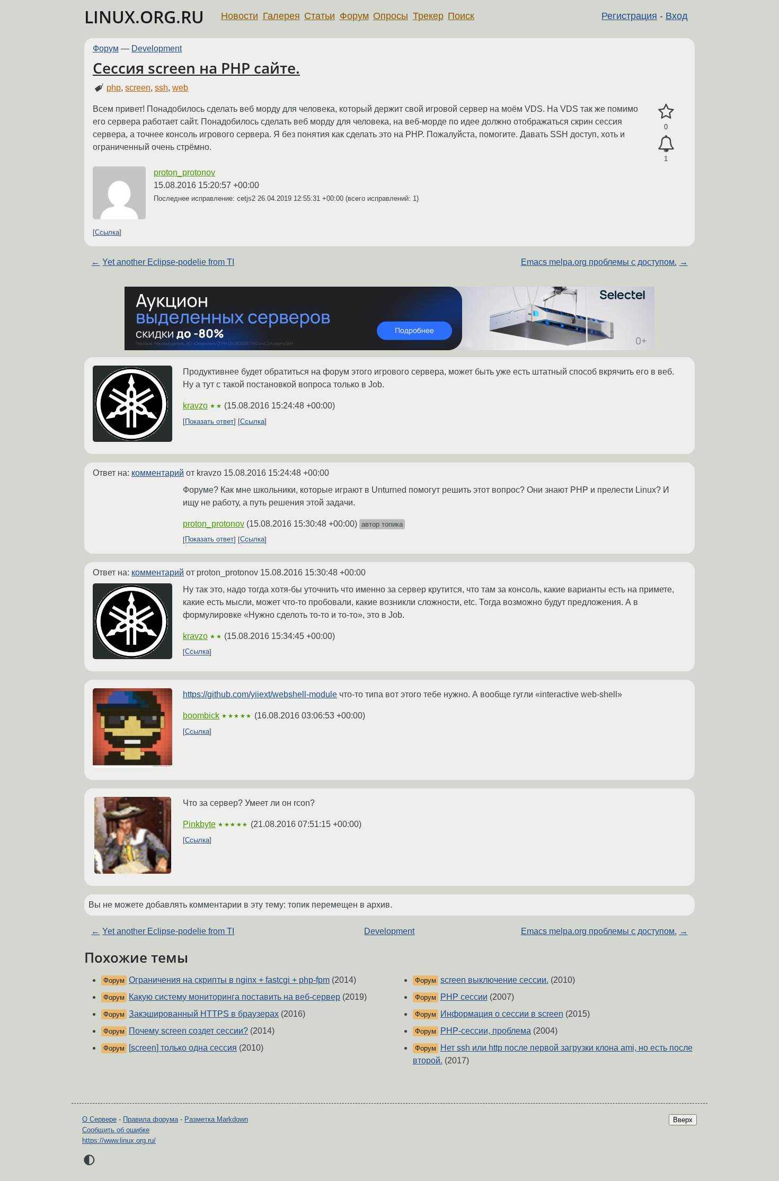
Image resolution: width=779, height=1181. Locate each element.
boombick (201, 715)
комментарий (157, 472)
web (180, 87)
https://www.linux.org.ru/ (119, 1140)
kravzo (195, 405)
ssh (161, 87)
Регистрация (629, 16)
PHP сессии (464, 996)
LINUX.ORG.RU (144, 16)
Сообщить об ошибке (115, 1130)
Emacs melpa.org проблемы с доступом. (599, 262)
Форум (354, 16)
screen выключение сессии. (494, 979)
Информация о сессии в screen (501, 1013)
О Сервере (99, 1119)
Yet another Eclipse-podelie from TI (168, 262)
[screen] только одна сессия (183, 1047)
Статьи (319, 16)
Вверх (683, 1120)
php (114, 87)
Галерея (281, 16)
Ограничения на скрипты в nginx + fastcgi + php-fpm (229, 979)
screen (138, 87)
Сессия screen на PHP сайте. (196, 68)
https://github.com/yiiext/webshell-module (260, 694)
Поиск (461, 16)
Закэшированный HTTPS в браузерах (204, 1013)
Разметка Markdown (216, 1119)
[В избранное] (666, 111)
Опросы (390, 16)
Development (156, 48)
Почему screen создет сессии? (188, 1030)
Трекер (428, 16)
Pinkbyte (199, 824)
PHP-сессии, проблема (485, 1030)
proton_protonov (184, 172)
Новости (239, 16)
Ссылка (107, 232)
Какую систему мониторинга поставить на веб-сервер (234, 996)
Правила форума (150, 1119)
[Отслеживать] (666, 144)
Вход (677, 16)
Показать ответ (209, 421)
